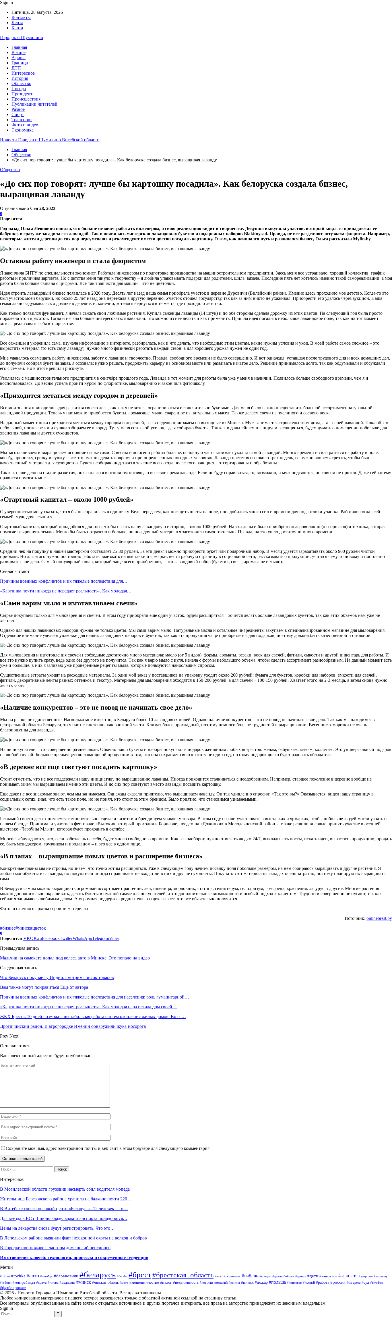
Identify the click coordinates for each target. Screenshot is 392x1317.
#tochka (18, 1276)
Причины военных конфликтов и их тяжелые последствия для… (63, 581)
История (19, 78)
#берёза (122, 1276)
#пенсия (234, 1282)
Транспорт (21, 119)
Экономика (22, 130)
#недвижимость (186, 1282)
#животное (328, 1276)
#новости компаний (214, 1283)
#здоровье (366, 1276)
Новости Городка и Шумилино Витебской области (50, 139)
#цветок (38, 928)
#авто (33, 1276)
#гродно (265, 1276)
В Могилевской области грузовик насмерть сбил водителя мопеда (65, 1189)
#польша (277, 1282)
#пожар (261, 1282)
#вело (218, 1276)
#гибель (250, 1276)
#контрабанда (24, 1282)
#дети (312, 1275)
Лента (17, 22)
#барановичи (66, 1275)
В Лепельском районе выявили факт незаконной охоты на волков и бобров (73, 1237)
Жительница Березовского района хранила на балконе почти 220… (66, 1198)
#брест (140, 1274)
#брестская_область (183, 1275)
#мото (124, 1282)
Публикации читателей (34, 104)
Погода (18, 88)
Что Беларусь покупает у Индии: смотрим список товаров (57, 977)
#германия (232, 1276)
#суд (365, 1282)
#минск (22, 928)
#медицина (67, 1283)
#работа (322, 1282)
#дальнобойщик (283, 1276)
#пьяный (309, 1282)
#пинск (247, 1282)
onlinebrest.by (379, 918)
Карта (17, 27)
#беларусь (97, 1274)
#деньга (300, 1276)
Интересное (23, 73)
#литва (53, 1282)
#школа (20, 1288)
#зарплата (348, 1276)
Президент (21, 93)
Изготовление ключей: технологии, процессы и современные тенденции (74, 1257)
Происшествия (25, 98)
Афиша (18, 57)
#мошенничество (144, 1282)
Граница (19, 62)
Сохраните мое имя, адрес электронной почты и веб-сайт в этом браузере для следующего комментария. (108, 1148)
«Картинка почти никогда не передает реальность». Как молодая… (65, 590)
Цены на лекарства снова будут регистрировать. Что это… (57, 1228)
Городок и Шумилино (21, 37)
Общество (21, 83)
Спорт (17, 114)
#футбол (7, 1288)
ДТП (16, 67)
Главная (19, 47)
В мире (18, 52)
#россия (338, 1282)
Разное (18, 109)
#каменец (380, 1276)
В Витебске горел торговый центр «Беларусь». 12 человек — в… (64, 1208)
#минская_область (105, 1283)
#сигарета (353, 1283)
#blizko (5, 1276)
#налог (166, 1282)
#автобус (46, 1276)
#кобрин (5, 1282)
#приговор (294, 1282)
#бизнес (7, 928)
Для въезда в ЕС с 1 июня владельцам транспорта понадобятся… (63, 1218)
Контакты (21, 17)
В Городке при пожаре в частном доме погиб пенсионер (55, 1247)
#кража (41, 1283)
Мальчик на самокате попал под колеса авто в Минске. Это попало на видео (75, 957)
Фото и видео (24, 124)
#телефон (376, 1282)
